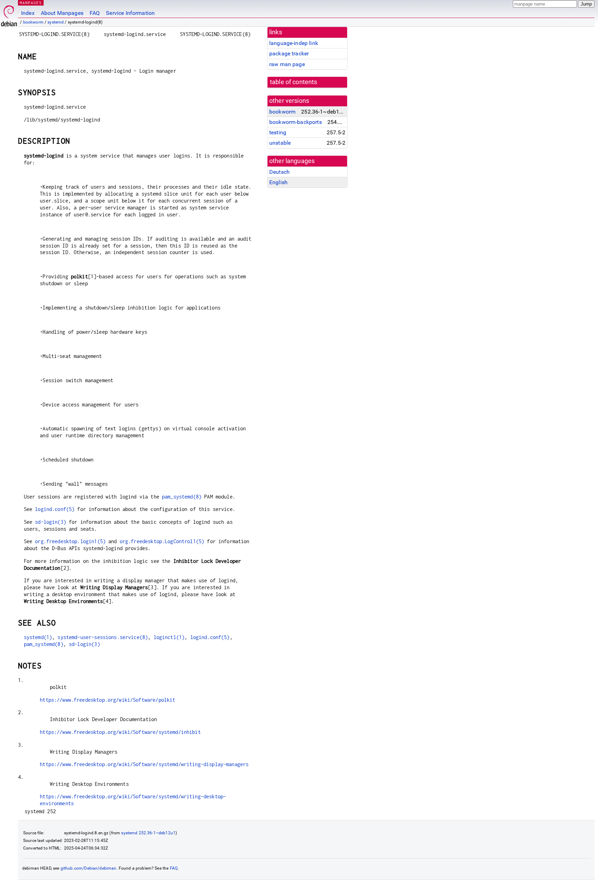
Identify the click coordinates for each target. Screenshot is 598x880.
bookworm (33, 22)
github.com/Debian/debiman (89, 868)
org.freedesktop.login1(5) (70, 541)
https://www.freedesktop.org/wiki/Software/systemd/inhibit (120, 732)
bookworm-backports (295, 122)
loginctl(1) (169, 637)
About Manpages (62, 13)
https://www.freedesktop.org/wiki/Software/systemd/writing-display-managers (144, 764)
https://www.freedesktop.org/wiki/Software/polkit (107, 700)
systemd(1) (38, 637)
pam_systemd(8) (181, 497)
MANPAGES (31, 2)
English (278, 182)
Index (28, 13)
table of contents (293, 82)
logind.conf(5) (54, 509)
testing (277, 132)
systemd (55, 22)
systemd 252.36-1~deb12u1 (148, 832)
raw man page (287, 64)
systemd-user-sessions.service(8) (102, 637)
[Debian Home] (9, 14)
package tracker (289, 53)
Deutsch (279, 172)
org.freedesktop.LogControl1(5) (162, 541)
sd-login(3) (50, 522)
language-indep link (293, 43)
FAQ (95, 13)
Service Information (130, 13)
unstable (280, 143)
